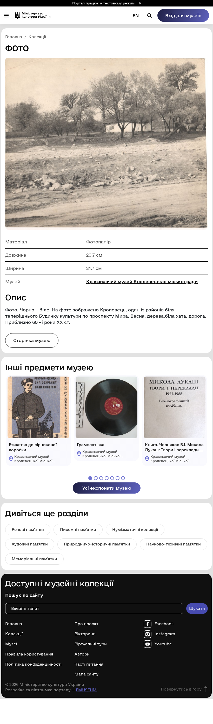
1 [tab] (90, 478)
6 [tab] (117, 478)
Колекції (14, 634)
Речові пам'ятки (28, 529)
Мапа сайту (86, 674)
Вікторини (85, 634)
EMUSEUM (86, 690)
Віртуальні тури (91, 644)
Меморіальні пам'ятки (34, 559)
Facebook (164, 624)
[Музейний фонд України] (32, 15)
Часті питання (89, 664)
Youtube (163, 644)
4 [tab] (107, 478)
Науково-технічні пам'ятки (173, 544)
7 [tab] (123, 478)
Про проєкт (86, 624)
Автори (82, 654)
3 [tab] (101, 478)
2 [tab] (96, 478)
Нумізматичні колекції (135, 529)
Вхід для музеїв (183, 15)
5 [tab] (112, 478)
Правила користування (29, 654)
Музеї (11, 644)
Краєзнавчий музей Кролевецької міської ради (142, 281)
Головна (13, 624)
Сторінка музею (31, 340)
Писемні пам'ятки (78, 529)
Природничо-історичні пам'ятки (97, 544)
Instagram (165, 634)
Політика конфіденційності (33, 664)
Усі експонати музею (106, 488)
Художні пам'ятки (30, 544)
